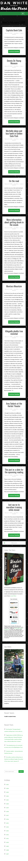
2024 (7, 788)
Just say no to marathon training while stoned (14, 507)
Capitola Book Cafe (14, 30)
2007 (7, 854)
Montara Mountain (14, 286)
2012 (7, 834)
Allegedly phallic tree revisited (14, 332)
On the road (14, 181)
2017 (7, 815)
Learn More (13, 596)
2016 (7, 819)
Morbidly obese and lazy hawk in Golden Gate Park (14, 133)
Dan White (16, 33)
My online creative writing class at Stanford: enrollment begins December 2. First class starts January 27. (13, 759)
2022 (7, 796)
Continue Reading (14, 51)
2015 (7, 823)
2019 (7, 807)
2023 (7, 792)
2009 (7, 846)
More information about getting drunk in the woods (14, 222)
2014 (7, 827)
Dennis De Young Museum (14, 62)
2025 (7, 784)
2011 (7, 838)
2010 (7, 842)
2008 (7, 850)
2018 (7, 811)
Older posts (14, 543)
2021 (7, 800)
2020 (7, 803)
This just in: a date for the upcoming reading (14, 471)
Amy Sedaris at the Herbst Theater (14, 405)
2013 (7, 830)
